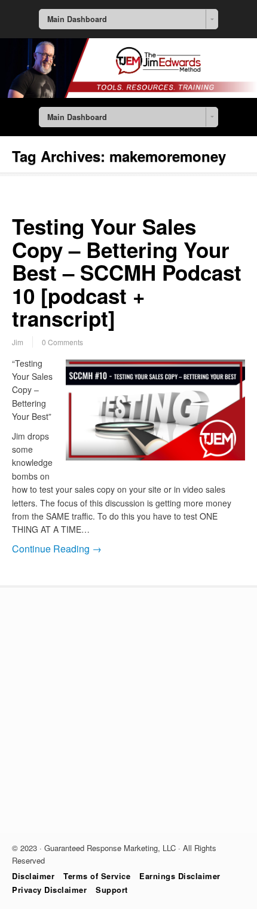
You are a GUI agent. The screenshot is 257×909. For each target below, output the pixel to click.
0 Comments (62, 342)
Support (112, 889)
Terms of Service (96, 876)
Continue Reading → (57, 548)
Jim (17, 342)
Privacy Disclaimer (49, 889)
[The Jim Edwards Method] (128, 94)
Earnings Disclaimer (180, 876)
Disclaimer (33, 876)
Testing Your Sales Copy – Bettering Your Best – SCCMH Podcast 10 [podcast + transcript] (126, 272)
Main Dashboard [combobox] (77, 19)
